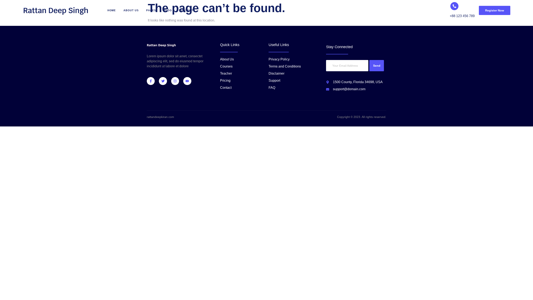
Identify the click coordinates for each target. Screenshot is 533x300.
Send (376, 65)
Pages (151, 10)
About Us (131, 10)
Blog (168, 10)
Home (111, 10)
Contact (186, 10)
